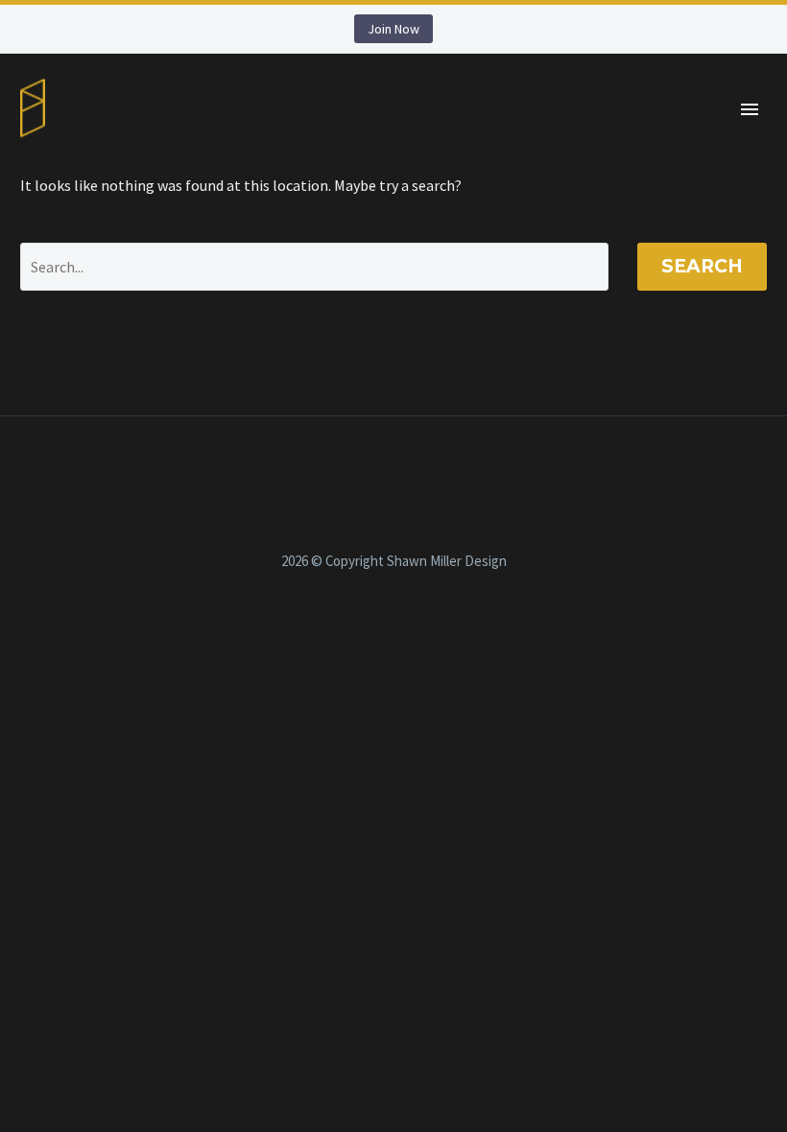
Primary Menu (749, 109)
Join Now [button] (393, 28)
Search (702, 266)
